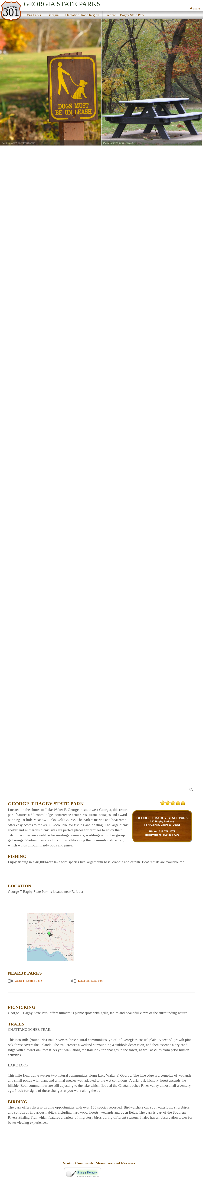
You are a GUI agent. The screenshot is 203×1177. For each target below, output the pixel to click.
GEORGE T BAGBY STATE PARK (162, 818)
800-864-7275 (171, 834)
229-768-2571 (167, 831)
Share (196, 8)
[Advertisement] (43, 790)
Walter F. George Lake (28, 980)
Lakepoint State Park (90, 980)
